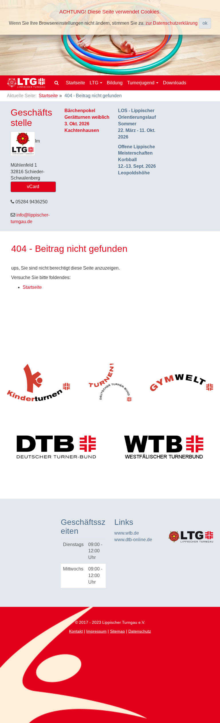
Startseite (75, 82)
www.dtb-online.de (133, 539)
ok (205, 23)
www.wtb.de (126, 533)
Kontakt (76, 631)
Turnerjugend (141, 82)
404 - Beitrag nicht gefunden (69, 248)
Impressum (96, 631)
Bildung (115, 82)
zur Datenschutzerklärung (172, 22)
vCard (33, 186)
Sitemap (117, 631)
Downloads (174, 82)
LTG (94, 82)
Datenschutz (139, 631)
